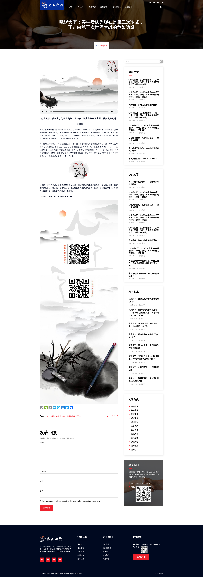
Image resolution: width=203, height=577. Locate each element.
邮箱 (42, 481)
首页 (70, 7)
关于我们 (79, 7)
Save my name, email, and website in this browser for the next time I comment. (70, 501)
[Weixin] (162, 2)
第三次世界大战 (69, 416)
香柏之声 (142, 108)
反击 (48, 416)
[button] (161, 7)
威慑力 (53, 416)
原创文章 (103, 7)
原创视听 (116, 7)
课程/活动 (92, 7)
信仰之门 (142, 143)
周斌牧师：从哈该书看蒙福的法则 (143, 105)
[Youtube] (158, 2)
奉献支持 (128, 7)
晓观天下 (103, 46)
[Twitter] (154, 2)
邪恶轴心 (78, 416)
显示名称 (43, 471)
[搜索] (161, 61)
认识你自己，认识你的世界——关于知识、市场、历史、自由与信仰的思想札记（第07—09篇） (144, 94)
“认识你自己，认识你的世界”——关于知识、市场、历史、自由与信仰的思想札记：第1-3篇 (144, 127)
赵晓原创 (142, 87)
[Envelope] (150, 2)
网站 (41, 491)
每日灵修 (142, 161)
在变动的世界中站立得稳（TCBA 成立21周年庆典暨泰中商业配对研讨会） (144, 263)
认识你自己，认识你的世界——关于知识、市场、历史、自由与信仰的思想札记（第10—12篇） (144, 82)
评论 (42, 443)
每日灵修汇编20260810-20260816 (143, 159)
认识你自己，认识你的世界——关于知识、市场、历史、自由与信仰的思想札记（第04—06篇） (144, 115)
